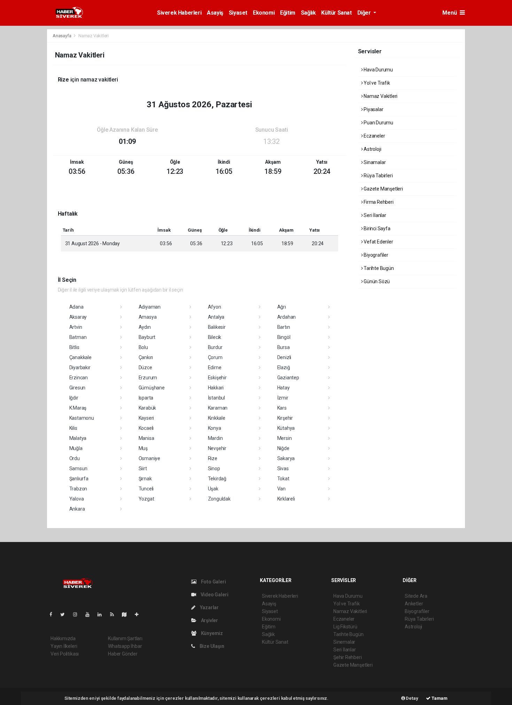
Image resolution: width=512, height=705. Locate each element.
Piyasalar (373, 109)
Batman (78, 337)
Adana (76, 307)
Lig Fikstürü (345, 626)
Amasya (148, 317)
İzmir (282, 398)
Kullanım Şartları (125, 638)
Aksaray (78, 317)
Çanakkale (80, 357)
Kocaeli (146, 428)
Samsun (78, 468)
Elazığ (283, 367)
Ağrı (281, 307)
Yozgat (146, 499)
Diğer (364, 12)
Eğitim (287, 12)
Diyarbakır (80, 367)
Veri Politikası (65, 654)
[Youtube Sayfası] (90, 614)
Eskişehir (217, 377)
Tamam (439, 698)
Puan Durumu (378, 122)
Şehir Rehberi (347, 657)
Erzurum (148, 377)
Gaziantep (288, 377)
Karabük (147, 408)
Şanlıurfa (78, 478)
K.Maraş (78, 408)
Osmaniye (149, 458)
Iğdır (73, 398)
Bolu (143, 347)
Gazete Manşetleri (383, 189)
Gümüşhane (152, 387)
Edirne (215, 367)
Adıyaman (150, 307)
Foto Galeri (213, 581)
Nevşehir (217, 448)
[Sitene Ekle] (139, 614)
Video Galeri (214, 594)
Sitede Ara (416, 596)
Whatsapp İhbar (125, 646)
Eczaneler (374, 136)
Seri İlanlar (374, 215)
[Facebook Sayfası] (53, 614)
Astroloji (372, 149)
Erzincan (78, 377)
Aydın (145, 327)
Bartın (283, 327)
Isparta (146, 398)
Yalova (76, 499)
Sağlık (308, 12)
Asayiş (215, 12)
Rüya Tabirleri (378, 175)
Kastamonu (81, 418)
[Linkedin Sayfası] (102, 614)
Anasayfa (62, 35)
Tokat (283, 478)
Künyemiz (211, 633)
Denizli (284, 357)
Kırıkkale (216, 418)
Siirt (143, 468)
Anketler (414, 603)
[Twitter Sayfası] (65, 614)
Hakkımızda (63, 638)
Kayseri (146, 418)
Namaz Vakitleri (380, 96)
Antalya (216, 317)
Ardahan (286, 317)
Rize (212, 458)
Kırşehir (285, 418)
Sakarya (286, 458)
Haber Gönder (123, 654)
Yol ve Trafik (376, 83)
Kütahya (286, 428)
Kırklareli (286, 499)
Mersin (284, 438)
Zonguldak (219, 499)
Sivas (283, 468)
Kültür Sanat (336, 12)
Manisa (146, 438)
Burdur (215, 347)
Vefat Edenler (378, 242)
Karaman (218, 408)
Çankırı (146, 357)
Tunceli (146, 488)
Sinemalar (344, 642)
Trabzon (78, 488)
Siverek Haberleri (179, 12)
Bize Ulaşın (211, 646)
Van (281, 488)
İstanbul (216, 398)
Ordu (74, 458)
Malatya (78, 438)
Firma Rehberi (378, 202)
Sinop (214, 468)
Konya (214, 428)
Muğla (76, 448)
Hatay (283, 387)
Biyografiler (375, 255)
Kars (282, 408)
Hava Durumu (378, 69)
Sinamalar (374, 162)
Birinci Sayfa (376, 228)
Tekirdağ (217, 478)
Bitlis (74, 347)
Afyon (214, 307)
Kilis (73, 428)
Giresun (77, 387)
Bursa (283, 347)
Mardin (215, 438)
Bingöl (283, 337)
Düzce (145, 367)
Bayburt (147, 337)
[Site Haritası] (127, 614)
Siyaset (238, 12)
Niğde (283, 448)
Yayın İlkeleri (64, 646)
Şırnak (145, 478)
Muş (143, 448)
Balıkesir (217, 327)
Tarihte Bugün (378, 268)
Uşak (213, 488)
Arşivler (209, 620)
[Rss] (114, 614)
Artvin (75, 327)
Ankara (77, 509)
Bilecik (215, 337)
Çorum (215, 357)
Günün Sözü (376, 281)
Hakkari (216, 387)
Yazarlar (209, 607)
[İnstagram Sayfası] (78, 614)
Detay (411, 698)
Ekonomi (263, 12)
